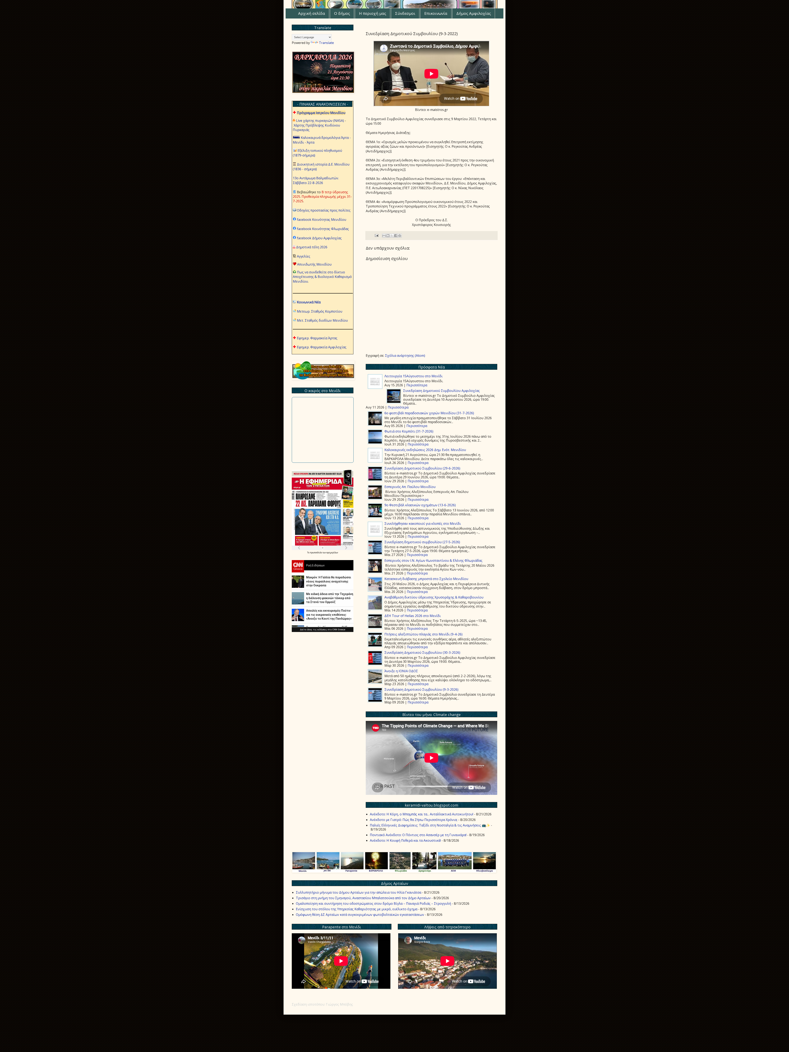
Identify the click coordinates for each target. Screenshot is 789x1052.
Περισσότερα (416, 385)
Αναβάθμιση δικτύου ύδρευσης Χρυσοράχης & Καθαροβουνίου (433, 597)
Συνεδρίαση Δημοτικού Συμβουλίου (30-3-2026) (422, 652)
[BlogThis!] (388, 236)
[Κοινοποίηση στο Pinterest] (400, 236)
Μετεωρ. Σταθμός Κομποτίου (319, 311)
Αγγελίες (303, 256)
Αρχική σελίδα (311, 13)
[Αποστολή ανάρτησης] (376, 235)
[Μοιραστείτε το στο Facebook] (396, 236)
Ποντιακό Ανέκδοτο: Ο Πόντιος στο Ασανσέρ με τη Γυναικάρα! (418, 835)
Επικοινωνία (435, 13)
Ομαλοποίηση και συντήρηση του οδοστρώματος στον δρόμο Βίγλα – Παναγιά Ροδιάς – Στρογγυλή (373, 903)
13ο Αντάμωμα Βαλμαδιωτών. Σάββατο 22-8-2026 (316, 180)
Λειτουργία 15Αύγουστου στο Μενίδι (413, 376)
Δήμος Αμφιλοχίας (473, 13)
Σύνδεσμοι (405, 13)
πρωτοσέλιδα (316, 552)
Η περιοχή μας (372, 13)
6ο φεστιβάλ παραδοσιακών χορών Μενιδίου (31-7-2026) (429, 413)
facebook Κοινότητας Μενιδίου (321, 219)
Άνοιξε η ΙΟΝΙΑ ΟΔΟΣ (401, 671)
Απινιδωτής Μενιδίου (314, 264)
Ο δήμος (342, 13)
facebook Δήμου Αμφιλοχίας (319, 238)
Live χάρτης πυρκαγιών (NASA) (320, 120)
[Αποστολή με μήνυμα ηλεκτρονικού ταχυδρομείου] (384, 236)
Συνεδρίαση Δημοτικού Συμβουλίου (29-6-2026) (422, 468)
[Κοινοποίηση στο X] (392, 236)
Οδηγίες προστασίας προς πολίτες (324, 210)
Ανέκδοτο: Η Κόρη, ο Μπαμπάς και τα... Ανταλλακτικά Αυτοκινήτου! (421, 814)
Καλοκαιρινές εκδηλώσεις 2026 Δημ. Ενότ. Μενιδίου (425, 450)
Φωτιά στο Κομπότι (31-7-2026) (408, 431)
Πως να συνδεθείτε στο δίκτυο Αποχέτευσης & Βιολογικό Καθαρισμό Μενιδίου (322, 277)
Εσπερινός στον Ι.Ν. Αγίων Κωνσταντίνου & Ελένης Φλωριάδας (433, 560)
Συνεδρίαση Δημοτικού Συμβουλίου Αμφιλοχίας (441, 390)
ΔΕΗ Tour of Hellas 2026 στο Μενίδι (412, 615)
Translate (326, 42)
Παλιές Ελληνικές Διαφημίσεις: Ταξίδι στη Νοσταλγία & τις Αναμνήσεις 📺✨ (430, 825)
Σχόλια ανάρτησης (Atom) (405, 355)
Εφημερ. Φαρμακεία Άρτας (317, 338)
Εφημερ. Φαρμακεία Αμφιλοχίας (321, 347)
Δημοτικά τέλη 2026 (311, 247)
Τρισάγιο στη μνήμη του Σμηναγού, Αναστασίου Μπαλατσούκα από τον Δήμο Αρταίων (363, 898)
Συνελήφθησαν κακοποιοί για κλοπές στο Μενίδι (422, 523)
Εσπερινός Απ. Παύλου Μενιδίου (410, 487)
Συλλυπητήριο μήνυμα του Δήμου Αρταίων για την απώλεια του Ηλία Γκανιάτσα (358, 892)
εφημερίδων (332, 552)
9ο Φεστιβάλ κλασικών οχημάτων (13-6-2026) (420, 505)
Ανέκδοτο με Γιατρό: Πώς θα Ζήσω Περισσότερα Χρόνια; (413, 819)
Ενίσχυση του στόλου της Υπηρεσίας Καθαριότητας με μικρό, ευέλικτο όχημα (356, 909)
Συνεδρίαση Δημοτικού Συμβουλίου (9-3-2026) (421, 689)
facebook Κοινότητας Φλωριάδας (323, 229)
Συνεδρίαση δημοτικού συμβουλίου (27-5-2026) (422, 542)
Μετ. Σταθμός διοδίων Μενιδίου (322, 320)
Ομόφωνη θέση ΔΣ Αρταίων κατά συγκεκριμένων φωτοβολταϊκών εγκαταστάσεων (360, 914)
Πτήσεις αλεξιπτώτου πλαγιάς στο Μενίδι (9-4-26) (423, 634)
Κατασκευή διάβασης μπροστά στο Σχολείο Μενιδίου (426, 579)
